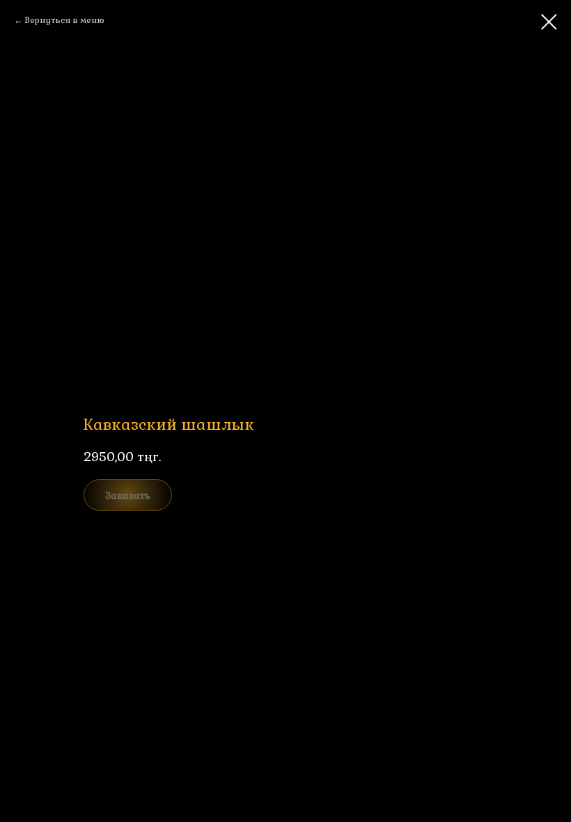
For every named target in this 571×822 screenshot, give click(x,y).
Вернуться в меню (64, 20)
